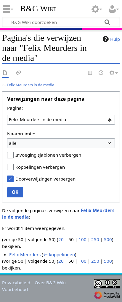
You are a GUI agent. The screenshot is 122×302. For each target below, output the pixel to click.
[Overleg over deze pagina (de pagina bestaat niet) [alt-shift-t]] (18, 73)
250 (95, 239)
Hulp (115, 39)
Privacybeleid (16, 282)
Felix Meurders (25, 254)
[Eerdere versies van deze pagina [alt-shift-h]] (101, 73)
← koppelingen (59, 254)
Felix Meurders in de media (30, 84)
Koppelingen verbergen (40, 167)
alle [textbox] (13, 143)
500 (108, 239)
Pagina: (15, 108)
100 (82, 239)
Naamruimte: (21, 134)
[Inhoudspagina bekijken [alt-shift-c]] (5, 73)
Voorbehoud (15, 289)
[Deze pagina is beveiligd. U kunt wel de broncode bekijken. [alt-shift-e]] (90, 73)
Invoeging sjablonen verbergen (48, 155)
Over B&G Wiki (50, 282)
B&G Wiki (38, 8)
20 (61, 239)
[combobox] (61, 120)
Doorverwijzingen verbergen (45, 179)
